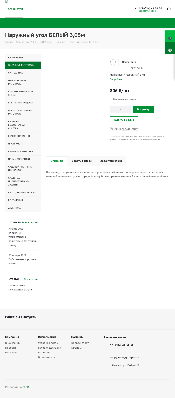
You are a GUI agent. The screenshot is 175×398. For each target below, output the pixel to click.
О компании (12, 342)
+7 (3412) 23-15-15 (150, 8)
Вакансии (11, 352)
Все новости (30, 222)
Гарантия (44, 352)
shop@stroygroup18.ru (124, 357)
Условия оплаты (48, 342)
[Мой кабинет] (169, 9)
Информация (47, 337)
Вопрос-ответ (80, 342)
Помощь (77, 337)
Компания (12, 337)
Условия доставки (49, 347)
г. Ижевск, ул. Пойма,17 (124, 365)
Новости (10, 347)
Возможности (46, 357)
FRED (25, 387)
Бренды (76, 347)
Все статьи (31, 279)
